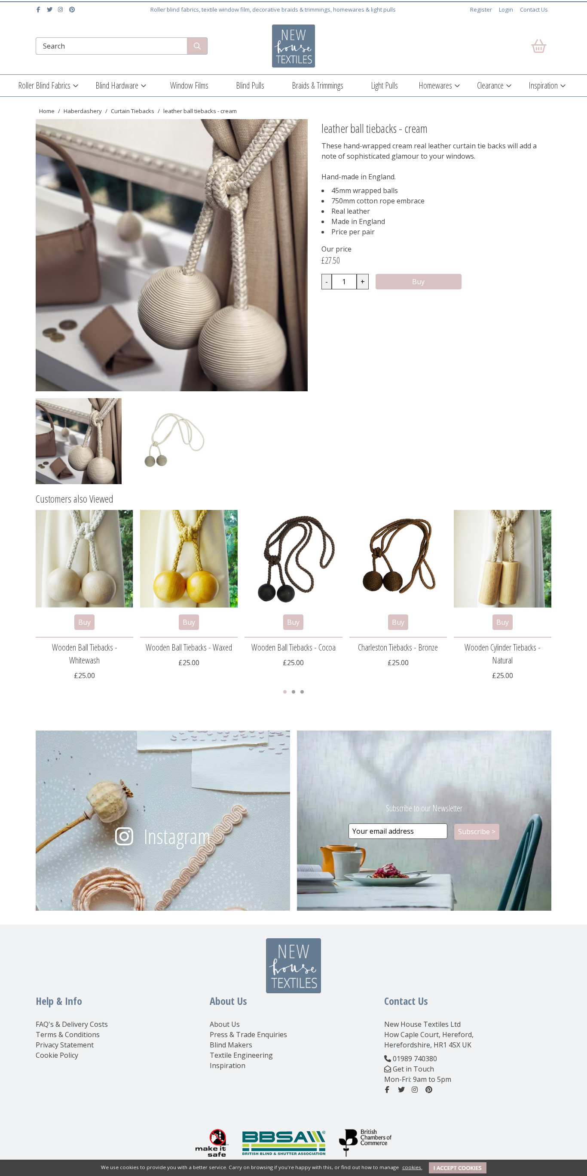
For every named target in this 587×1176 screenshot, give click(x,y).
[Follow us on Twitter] (50, 9)
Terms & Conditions (68, 1034)
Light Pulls (384, 85)
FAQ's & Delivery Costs (72, 1024)
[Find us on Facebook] (39, 9)
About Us (225, 1024)
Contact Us (534, 9)
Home (47, 111)
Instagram (177, 836)
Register (481, 9)
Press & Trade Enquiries (248, 1034)
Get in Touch (413, 1069)
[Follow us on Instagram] (61, 9)
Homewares (435, 85)
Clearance (490, 85)
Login (506, 9)
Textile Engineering (241, 1055)
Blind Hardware (116, 85)
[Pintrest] (72, 9)
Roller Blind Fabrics (44, 85)
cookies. (412, 1167)
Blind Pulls (250, 85)
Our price (336, 249)
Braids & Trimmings (317, 85)
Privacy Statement (65, 1045)
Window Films (189, 85)
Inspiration (543, 85)
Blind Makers (231, 1045)
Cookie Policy (57, 1055)
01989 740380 (415, 1058)
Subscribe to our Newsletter (424, 808)
